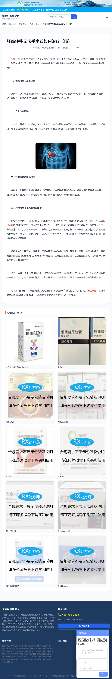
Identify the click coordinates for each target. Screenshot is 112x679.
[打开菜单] (107, 16)
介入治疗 (15, 124)
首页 (4, 24)
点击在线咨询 (91, 290)
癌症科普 (12, 24)
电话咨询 (85, 626)
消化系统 (23, 24)
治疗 (38, 24)
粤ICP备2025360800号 (38, 676)
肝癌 (31, 24)
